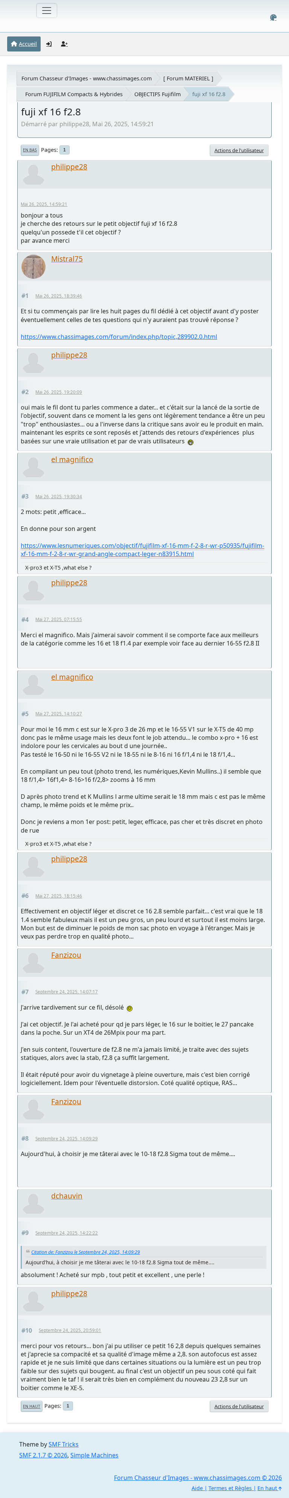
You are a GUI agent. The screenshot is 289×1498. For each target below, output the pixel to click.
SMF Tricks (64, 1444)
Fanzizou (66, 955)
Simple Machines (94, 1455)
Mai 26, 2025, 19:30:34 (58, 496)
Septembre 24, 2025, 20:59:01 (70, 1330)
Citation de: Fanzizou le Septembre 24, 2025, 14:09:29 (85, 1252)
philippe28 (69, 167)
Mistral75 (67, 259)
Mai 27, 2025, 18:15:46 (58, 896)
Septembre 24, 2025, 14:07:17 (66, 992)
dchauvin (66, 1196)
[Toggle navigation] (46, 10)
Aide (197, 1488)
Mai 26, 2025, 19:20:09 (58, 392)
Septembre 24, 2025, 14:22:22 (66, 1233)
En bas (30, 150)
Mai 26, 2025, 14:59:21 (44, 204)
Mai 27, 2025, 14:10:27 (58, 714)
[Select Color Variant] (273, 17)
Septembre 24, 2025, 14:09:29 (66, 1138)
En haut (31, 1406)
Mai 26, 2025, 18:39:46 (58, 296)
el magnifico (72, 459)
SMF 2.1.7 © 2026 (43, 1455)
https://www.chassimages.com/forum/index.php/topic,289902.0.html (119, 337)
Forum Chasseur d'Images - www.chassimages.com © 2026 (198, 1478)
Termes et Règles (230, 1488)
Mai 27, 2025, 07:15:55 (58, 619)
